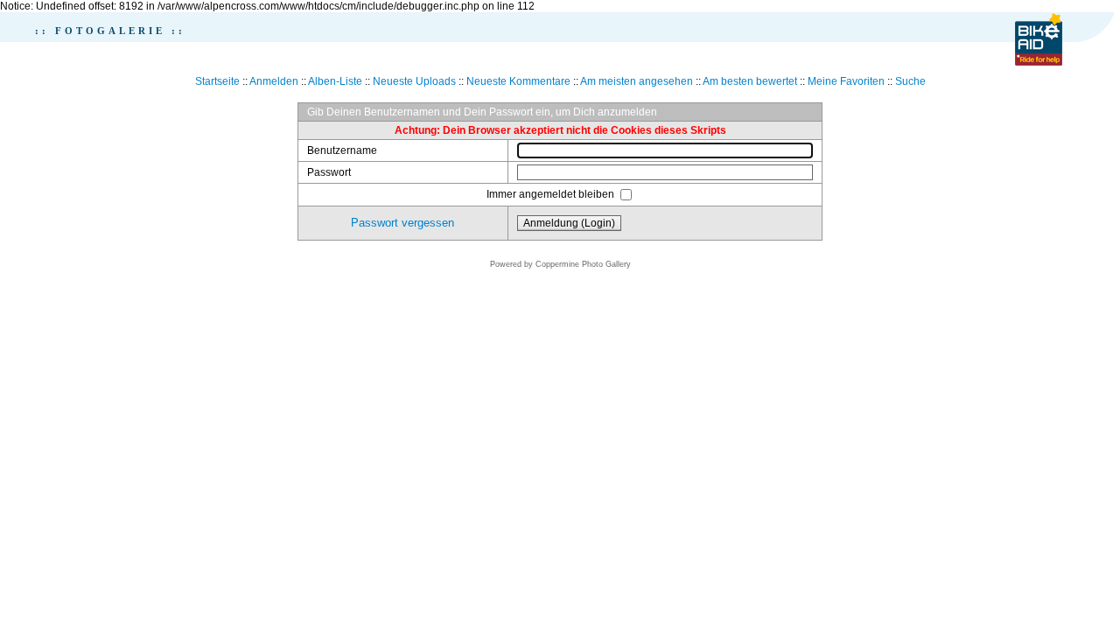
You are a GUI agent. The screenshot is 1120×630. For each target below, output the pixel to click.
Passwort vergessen (402, 222)
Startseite (217, 81)
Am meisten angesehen (636, 81)
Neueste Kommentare (518, 81)
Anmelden (273, 81)
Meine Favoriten (846, 81)
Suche (910, 81)
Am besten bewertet (750, 81)
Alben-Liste (335, 81)
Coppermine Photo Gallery (583, 264)
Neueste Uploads (414, 81)
